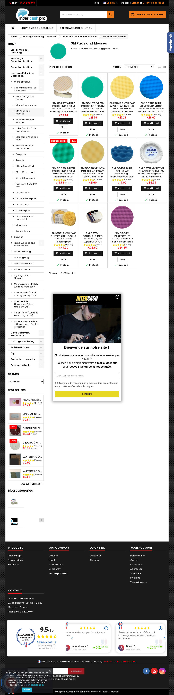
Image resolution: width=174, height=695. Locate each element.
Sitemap (94, 560)
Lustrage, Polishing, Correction (22, 74)
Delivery (53, 555)
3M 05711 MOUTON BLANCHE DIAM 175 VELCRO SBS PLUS (151, 171)
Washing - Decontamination (21, 60)
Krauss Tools (23, 231)
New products (15, 560)
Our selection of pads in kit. (24, 218)
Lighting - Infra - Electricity (22, 277)
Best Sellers (17, 390)
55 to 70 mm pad (25, 172)
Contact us (95, 555)
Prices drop (14, 555)
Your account (141, 548)
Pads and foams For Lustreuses (25, 89)
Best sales (13, 564)
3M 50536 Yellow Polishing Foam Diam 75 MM (92, 171)
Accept (27, 689)
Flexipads (21, 154)
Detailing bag (21, 257)
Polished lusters (20, 347)
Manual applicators (26, 105)
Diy (12, 353)
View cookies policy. (35, 685)
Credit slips (136, 564)
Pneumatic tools (20, 365)
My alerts (135, 577)
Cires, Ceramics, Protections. (20, 334)
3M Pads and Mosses (23, 112)
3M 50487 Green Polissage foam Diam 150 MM (93, 106)
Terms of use (56, 564)
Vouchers (135, 573)
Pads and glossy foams (25, 98)
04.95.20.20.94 (27, 2)
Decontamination (21, 67)
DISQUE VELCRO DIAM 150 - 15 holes (32, 428)
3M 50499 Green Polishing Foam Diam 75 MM (63, 171)
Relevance (140, 67)
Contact (15, 590)
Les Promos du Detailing (37, 28)
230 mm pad (23, 210)
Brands (13, 374)
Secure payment (58, 573)
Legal (52, 560)
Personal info (137, 555)
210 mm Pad (22, 204)
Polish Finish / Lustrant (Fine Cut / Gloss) (26, 314)
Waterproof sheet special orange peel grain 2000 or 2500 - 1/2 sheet (32, 471)
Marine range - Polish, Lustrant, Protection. (26, 285)
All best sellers (32, 483)
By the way (54, 569)
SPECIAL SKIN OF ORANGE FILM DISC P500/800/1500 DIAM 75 (32, 414)
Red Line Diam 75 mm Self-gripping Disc (32, 399)
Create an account (153, 2)
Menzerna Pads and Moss (27, 138)
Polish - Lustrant (22, 269)
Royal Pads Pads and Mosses (25, 147)
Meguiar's (21, 225)
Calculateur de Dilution (76, 28)
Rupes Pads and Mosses (25, 121)
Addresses (136, 569)
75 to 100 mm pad (25, 178)
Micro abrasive (22, 81)
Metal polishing (22, 251)
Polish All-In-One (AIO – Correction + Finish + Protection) (26, 324)
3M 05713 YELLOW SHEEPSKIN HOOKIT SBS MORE (63, 236)
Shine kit (18, 237)
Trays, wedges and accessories (24, 244)
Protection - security (23, 359)
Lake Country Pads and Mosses (26, 130)
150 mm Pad (22, 192)
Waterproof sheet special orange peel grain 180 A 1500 (32, 457)
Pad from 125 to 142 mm (26, 185)
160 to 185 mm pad (26, 198)
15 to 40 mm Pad (25, 166)
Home (12, 44)
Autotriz (20, 160)
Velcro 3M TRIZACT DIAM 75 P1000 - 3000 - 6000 (32, 442)
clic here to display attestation (119, 661)
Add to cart (63, 121)
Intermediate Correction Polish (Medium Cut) (23, 304)
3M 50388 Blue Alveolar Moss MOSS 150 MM (151, 106)
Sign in (135, 2)
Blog (96, 2)
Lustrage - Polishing (22, 341)
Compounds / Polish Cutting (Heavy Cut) (25, 294)
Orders (134, 560)
